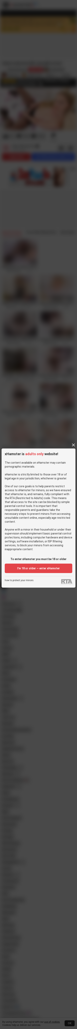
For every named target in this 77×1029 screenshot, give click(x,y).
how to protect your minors (19, 580)
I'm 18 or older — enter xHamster (38, 568)
